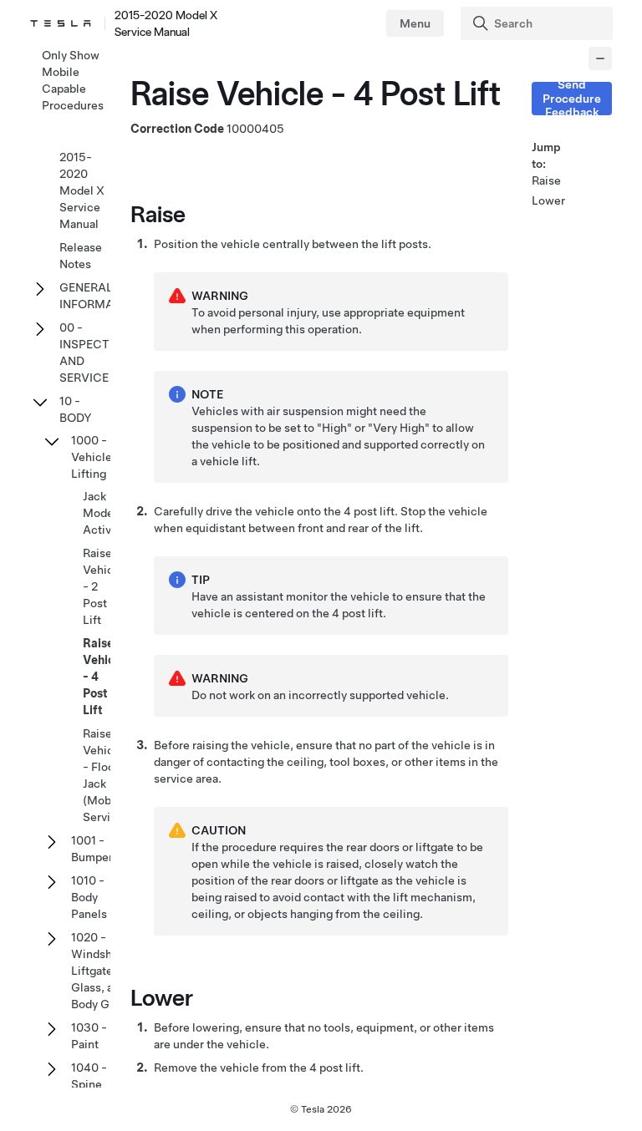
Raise (546, 180)
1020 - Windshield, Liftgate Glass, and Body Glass (103, 971)
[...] (600, 58)
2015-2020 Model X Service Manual (81, 190)
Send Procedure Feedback (572, 98)
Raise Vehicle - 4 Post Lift (104, 677)
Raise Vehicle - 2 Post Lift (103, 586)
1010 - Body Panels (89, 897)
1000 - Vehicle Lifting (91, 457)
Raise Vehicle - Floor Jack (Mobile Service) (105, 775)
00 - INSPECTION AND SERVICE (94, 352)
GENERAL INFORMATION (100, 296)
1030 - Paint (89, 1036)
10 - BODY (75, 409)
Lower (548, 200)
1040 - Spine (89, 1076)
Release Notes (80, 256)
